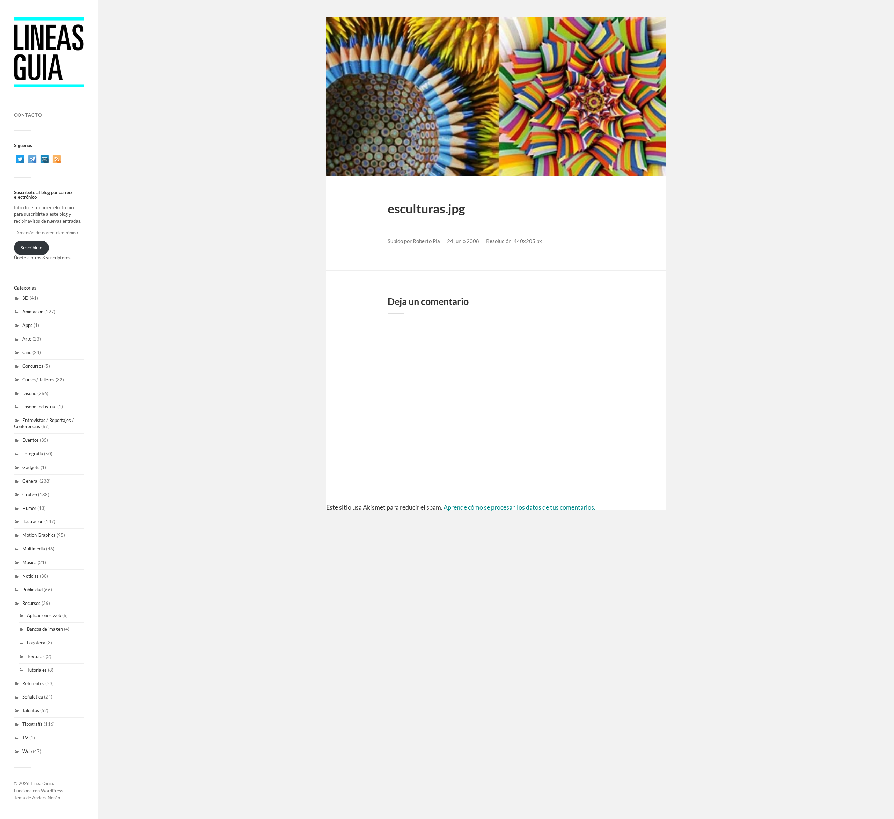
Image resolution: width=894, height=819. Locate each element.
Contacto (28, 115)
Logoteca (36, 642)
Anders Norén (46, 797)
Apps (27, 325)
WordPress (52, 791)
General (30, 481)
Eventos (30, 440)
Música (29, 562)
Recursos (31, 603)
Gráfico (29, 494)
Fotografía (32, 453)
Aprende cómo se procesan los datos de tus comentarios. (519, 507)
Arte (26, 339)
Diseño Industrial (39, 406)
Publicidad (32, 589)
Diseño (29, 393)
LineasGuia (42, 783)
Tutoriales (37, 670)
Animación (32, 311)
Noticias (30, 576)
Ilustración (32, 521)
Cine (26, 352)
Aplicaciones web (44, 615)
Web (27, 751)
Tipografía (32, 724)
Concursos (32, 366)
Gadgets (30, 467)
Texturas (36, 656)
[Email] (44, 159)
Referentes (33, 683)
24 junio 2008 (463, 241)
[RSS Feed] (56, 159)
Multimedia (33, 548)
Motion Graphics (39, 535)
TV (25, 737)
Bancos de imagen (45, 629)
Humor (29, 508)
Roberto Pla (426, 241)
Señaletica (32, 697)
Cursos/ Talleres (38, 379)
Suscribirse (31, 247)
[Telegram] (32, 159)
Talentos (30, 710)
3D (25, 298)
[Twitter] (20, 159)
